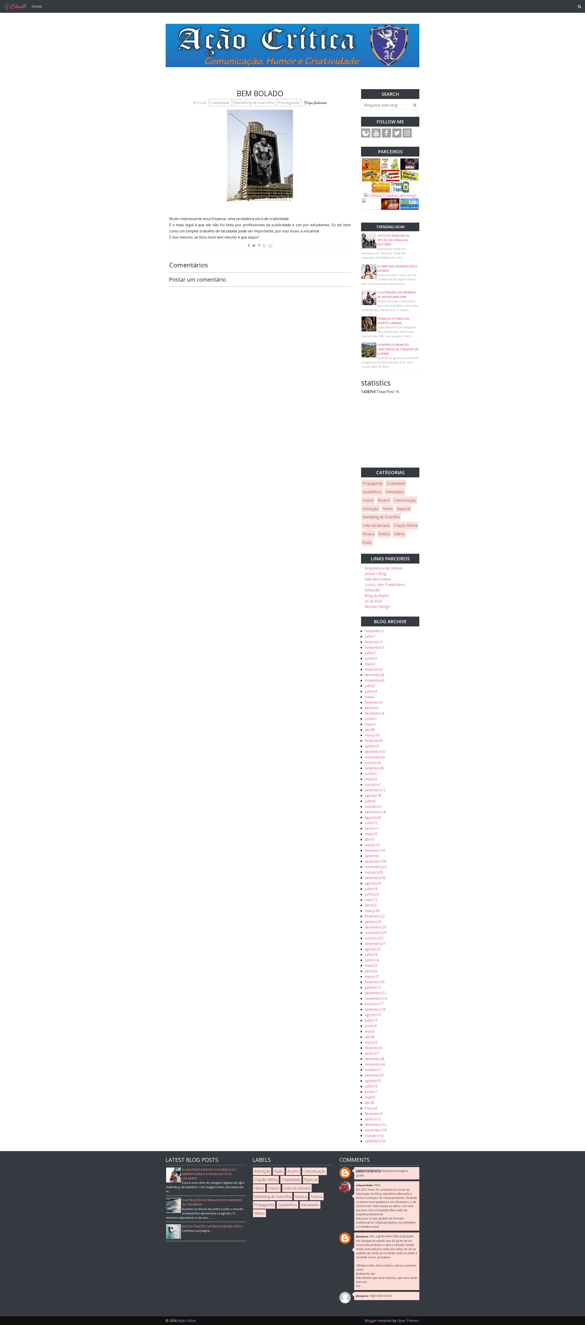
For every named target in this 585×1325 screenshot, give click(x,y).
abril (370, 729)
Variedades (395, 491)
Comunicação (405, 500)
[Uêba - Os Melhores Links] (381, 186)
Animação (370, 508)
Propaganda (289, 102)
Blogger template (378, 1320)
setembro (374, 768)
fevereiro (374, 641)
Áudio (367, 542)
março (372, 735)
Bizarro (384, 500)
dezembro (374, 674)
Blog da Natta (376, 595)
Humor (368, 500)
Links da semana (376, 525)
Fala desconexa (378, 579)
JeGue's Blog (375, 573)
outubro (373, 762)
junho (371, 658)
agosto (373, 795)
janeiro (372, 707)
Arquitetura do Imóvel (383, 568)
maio (370, 663)
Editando (372, 590)
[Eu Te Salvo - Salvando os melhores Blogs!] (390, 203)
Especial (403, 508)
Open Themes (408, 1320)
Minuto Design (377, 606)
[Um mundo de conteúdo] (371, 203)
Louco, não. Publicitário (385, 584)
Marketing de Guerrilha (254, 102)
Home (37, 6)
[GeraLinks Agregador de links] (409, 203)
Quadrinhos (372, 491)
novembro (375, 630)
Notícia (384, 533)
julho (370, 636)
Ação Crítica (187, 1320)
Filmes (388, 508)
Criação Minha (405, 525)
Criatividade (220, 102)
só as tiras (373, 601)
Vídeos (399, 533)
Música (368, 533)
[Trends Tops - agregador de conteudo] (400, 186)
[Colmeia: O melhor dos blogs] (390, 195)
